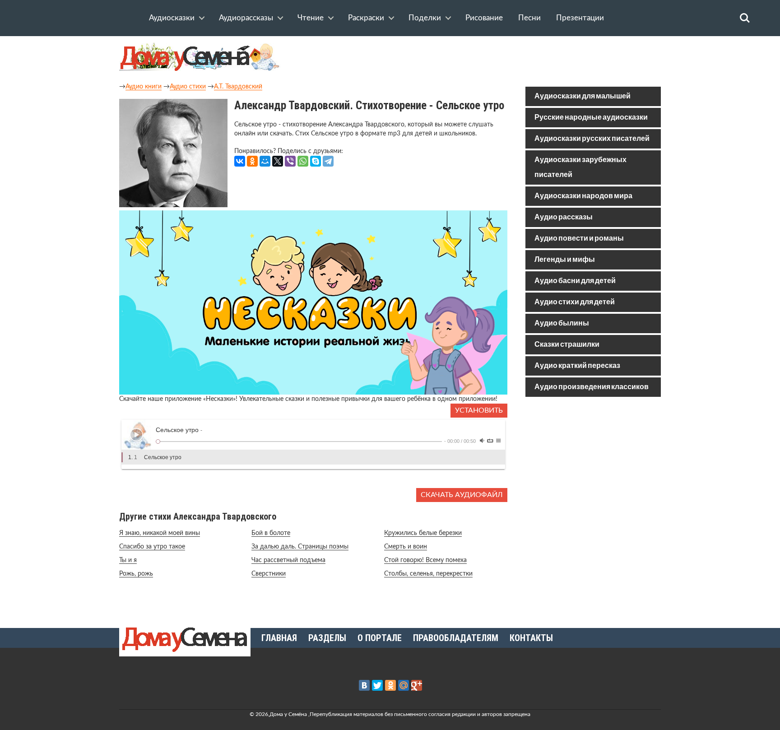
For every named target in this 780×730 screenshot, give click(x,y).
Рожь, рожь (136, 574)
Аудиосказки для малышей (582, 96)
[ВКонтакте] (239, 161)
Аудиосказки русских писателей (592, 139)
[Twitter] (377, 685)
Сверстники (268, 574)
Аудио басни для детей (575, 281)
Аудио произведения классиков (591, 387)
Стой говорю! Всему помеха (425, 560)
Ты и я (128, 560)
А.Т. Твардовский (238, 87)
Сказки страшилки (566, 344)
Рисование (484, 18)
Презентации (580, 18)
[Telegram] (328, 161)
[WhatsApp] (302, 161)
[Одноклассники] (252, 161)
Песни (529, 18)
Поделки (425, 18)
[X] (277, 161)
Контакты (531, 637)
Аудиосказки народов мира (583, 196)
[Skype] (315, 161)
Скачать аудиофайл (462, 494)
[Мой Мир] (265, 161)
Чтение (310, 18)
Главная (279, 637)
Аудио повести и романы (579, 238)
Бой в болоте (270, 533)
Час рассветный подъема (288, 560)
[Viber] (290, 161)
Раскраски (366, 18)
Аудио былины (561, 323)
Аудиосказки (172, 18)
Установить (479, 410)
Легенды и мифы (564, 260)
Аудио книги (143, 87)
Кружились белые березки (423, 533)
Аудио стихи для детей (574, 302)
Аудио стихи (188, 87)
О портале (380, 637)
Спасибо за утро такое (152, 547)
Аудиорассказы (246, 18)
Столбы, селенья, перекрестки (428, 574)
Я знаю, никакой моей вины (159, 533)
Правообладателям (455, 637)
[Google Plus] (416, 685)
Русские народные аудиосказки (591, 117)
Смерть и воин (405, 547)
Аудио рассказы (563, 217)
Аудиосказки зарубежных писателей (580, 167)
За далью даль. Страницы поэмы (299, 547)
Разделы (327, 637)
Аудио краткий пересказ (577, 366)
